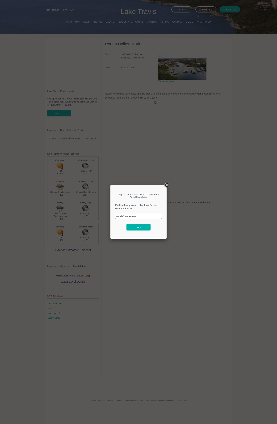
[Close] (166, 185)
